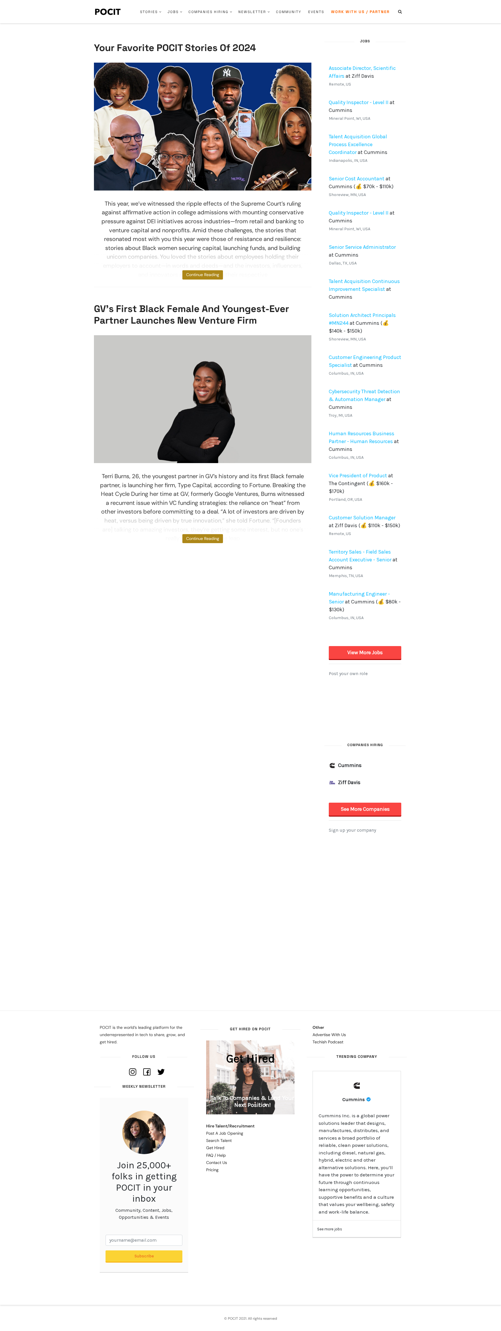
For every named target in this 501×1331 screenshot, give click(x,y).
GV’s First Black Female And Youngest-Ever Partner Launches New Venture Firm (191, 315)
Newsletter (252, 12)
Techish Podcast (328, 1042)
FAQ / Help (216, 1155)
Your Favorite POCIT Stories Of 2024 (175, 48)
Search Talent (219, 1140)
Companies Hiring (208, 12)
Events (316, 12)
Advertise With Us (329, 1034)
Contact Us (216, 1162)
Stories (149, 12)
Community (288, 12)
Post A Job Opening (224, 1133)
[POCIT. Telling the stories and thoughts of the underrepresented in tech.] (108, 11)
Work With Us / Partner (360, 11)
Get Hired (215, 1147)
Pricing (212, 1169)
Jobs (173, 12)
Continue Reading (202, 274)
